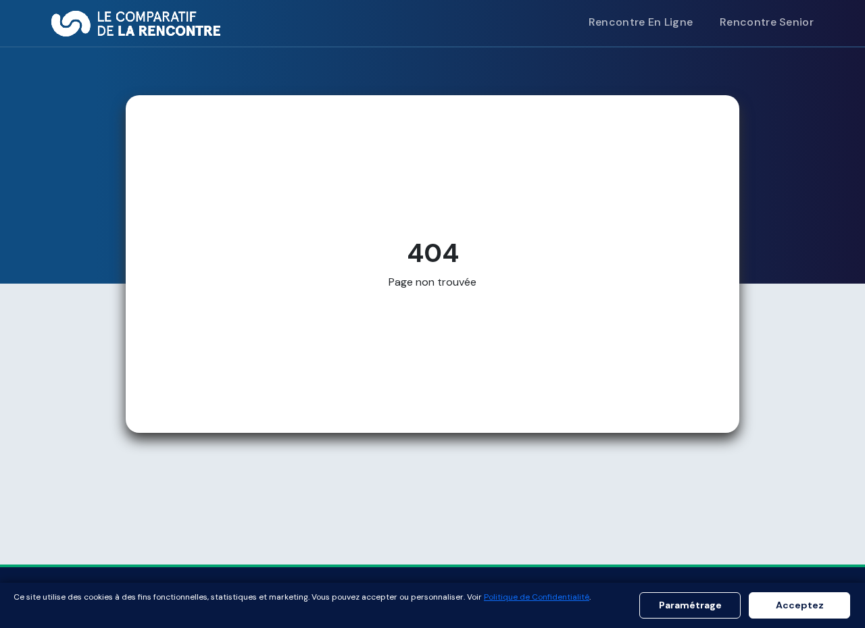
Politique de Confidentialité (536, 597)
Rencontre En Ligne (641, 22)
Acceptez (800, 605)
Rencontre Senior (767, 22)
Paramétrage (690, 605)
